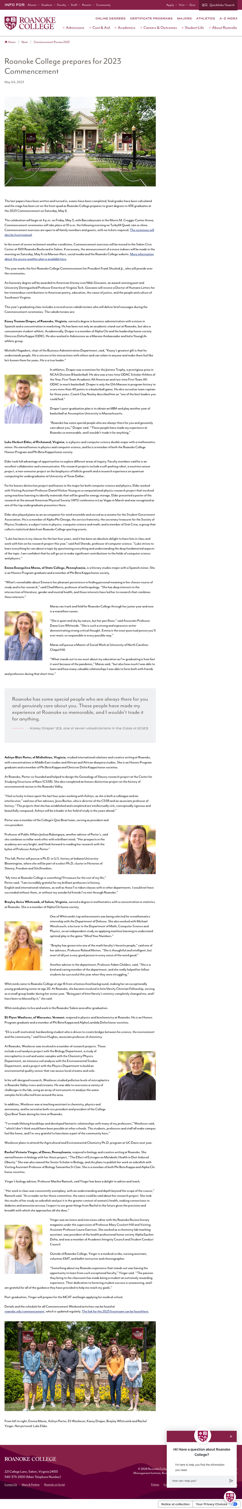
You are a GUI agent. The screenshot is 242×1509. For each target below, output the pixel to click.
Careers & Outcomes (160, 27)
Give (192, 5)
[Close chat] (231, 1436)
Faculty (61, 5)
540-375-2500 (15, 1477)
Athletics (205, 18)
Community (103, 5)
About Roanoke (224, 27)
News (25, 42)
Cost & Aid (101, 27)
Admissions (75, 27)
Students (46, 5)
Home (12, 42)
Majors (184, 18)
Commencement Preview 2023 (52, 42)
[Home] (30, 23)
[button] (202, 1481)
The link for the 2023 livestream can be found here (115, 1311)
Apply (170, 5)
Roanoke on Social (54, 1484)
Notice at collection (175, 1504)
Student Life (194, 27)
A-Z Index (228, 18)
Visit (182, 5)
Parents (86, 5)
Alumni (32, 5)
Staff (74, 5)
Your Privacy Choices (211, 1504)
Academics (126, 27)
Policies (155, 1484)
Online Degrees (110, 18)
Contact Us (11, 1484)
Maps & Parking (31, 1484)
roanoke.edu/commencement (24, 1311)
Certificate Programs (151, 18)
